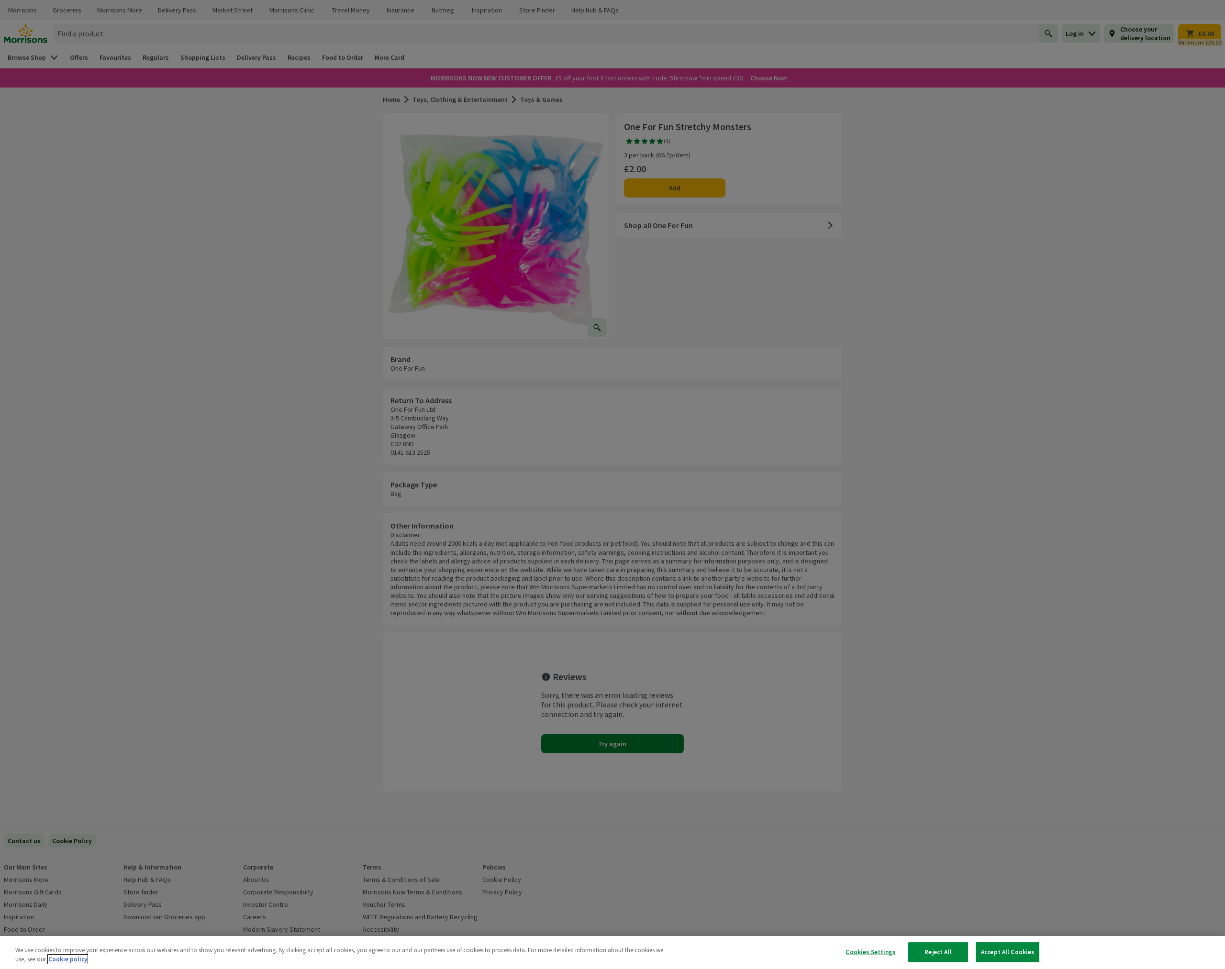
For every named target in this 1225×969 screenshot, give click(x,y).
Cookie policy (67, 959)
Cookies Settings (870, 952)
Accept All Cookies (1007, 952)
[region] (612, 952)
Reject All (937, 952)
